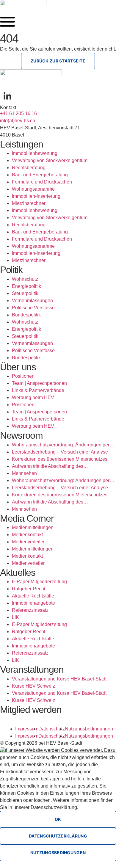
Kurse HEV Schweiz (33, 686)
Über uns (18, 367)
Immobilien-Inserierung (36, 196)
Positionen (23, 376)
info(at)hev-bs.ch (17, 120)
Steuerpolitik (25, 293)
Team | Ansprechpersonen (39, 383)
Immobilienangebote (33, 603)
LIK (15, 617)
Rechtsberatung (29, 167)
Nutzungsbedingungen (89, 728)
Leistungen (21, 144)
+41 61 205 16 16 (18, 113)
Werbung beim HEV (33, 397)
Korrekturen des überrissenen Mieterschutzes (59, 459)
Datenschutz (51, 728)
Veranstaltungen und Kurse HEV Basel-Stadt (59, 678)
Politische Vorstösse (33, 307)
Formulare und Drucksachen (42, 181)
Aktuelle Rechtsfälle (33, 595)
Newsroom (21, 435)
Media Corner (27, 518)
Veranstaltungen (32, 669)
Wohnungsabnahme (33, 189)
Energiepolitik (26, 286)
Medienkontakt (27, 534)
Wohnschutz (25, 279)
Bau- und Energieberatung (40, 174)
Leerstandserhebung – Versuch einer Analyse (60, 451)
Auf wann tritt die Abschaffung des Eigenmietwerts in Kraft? (47, 467)
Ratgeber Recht (28, 588)
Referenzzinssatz (30, 610)
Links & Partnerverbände (38, 390)
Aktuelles (17, 572)
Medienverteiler (28, 541)
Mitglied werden (31, 709)
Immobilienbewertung (34, 153)
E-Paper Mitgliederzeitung (39, 581)
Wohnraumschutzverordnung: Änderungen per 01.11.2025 (60, 445)
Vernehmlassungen (32, 300)
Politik (11, 269)
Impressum (26, 728)
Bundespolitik (26, 314)
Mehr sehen (24, 473)
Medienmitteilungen (33, 527)
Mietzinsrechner (29, 203)
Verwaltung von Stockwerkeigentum (49, 160)
